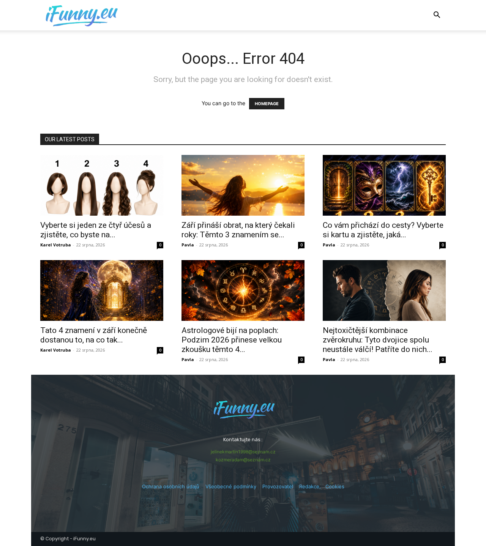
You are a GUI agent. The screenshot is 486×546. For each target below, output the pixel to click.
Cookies (334, 486)
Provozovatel (277, 486)
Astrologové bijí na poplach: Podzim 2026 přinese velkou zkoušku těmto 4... (231, 340)
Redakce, (312, 486)
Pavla (187, 245)
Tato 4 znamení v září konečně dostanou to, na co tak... (93, 335)
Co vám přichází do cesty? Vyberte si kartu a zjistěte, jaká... (383, 230)
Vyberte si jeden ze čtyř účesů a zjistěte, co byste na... (95, 230)
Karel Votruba (55, 245)
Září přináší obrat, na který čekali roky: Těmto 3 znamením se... (238, 230)
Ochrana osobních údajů (170, 486)
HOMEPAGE (267, 103)
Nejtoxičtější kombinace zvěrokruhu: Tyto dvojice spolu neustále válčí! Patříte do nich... (377, 340)
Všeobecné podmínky (230, 486)
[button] (437, 15)
